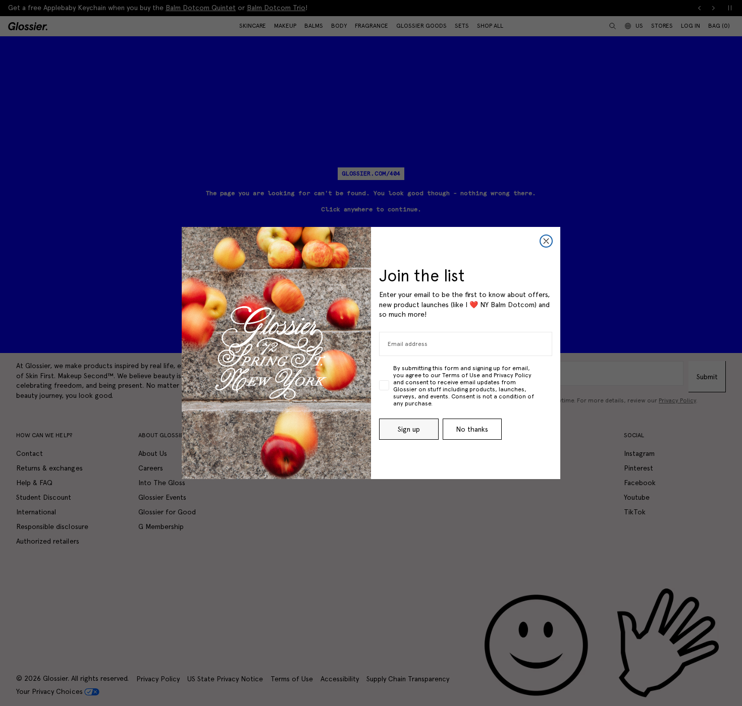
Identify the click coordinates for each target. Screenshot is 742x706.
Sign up (409, 429)
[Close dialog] (546, 241)
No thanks (472, 429)
